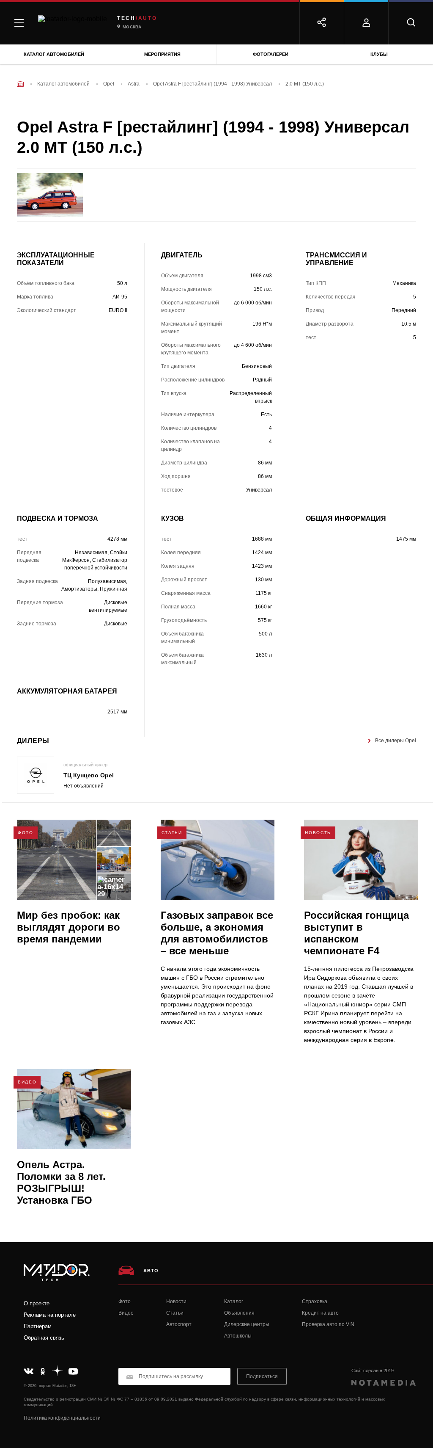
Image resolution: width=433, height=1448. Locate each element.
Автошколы (238, 1335)
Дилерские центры (246, 1324)
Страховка (314, 1301)
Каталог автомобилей (54, 54)
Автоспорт (179, 1324)
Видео (126, 1312)
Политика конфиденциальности (62, 1418)
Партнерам (38, 1326)
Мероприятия (162, 54)
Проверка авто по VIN (328, 1324)
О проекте (36, 1303)
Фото (124, 1301)
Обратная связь (44, 1338)
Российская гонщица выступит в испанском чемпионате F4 (356, 932)
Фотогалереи (270, 54)
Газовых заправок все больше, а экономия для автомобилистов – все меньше (217, 932)
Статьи (175, 1312)
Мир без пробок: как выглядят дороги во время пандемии (68, 927)
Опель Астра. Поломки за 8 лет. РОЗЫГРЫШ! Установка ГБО (61, 1182)
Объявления (239, 1312)
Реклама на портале (50, 1315)
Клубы (379, 54)
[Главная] (20, 84)
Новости (176, 1301)
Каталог (233, 1301)
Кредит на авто (320, 1312)
